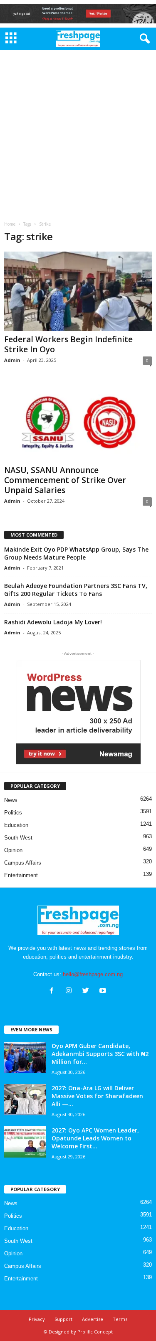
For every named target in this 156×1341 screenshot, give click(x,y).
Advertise (92, 1319)
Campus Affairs (22, 863)
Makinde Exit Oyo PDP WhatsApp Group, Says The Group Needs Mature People (76, 553)
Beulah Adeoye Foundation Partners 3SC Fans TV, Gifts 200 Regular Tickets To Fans (75, 590)
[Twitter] (87, 991)
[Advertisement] (78, 132)
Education (16, 825)
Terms (120, 1319)
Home (9, 224)
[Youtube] (103, 991)
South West (18, 838)
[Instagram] (70, 991)
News (10, 800)
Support (63, 1319)
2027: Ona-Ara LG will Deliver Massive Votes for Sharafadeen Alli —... (97, 1096)
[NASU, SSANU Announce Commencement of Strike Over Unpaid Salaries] (78, 422)
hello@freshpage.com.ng (93, 974)
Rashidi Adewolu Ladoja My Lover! (53, 622)
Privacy (37, 1319)
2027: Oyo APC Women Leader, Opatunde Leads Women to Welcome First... (95, 1138)
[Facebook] (53, 991)
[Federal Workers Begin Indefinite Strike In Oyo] (78, 291)
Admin (12, 360)
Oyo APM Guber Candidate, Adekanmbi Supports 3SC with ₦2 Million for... (100, 1054)
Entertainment (21, 875)
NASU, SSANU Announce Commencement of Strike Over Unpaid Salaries (65, 480)
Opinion (13, 850)
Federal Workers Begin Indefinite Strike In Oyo (68, 344)
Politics (13, 812)
